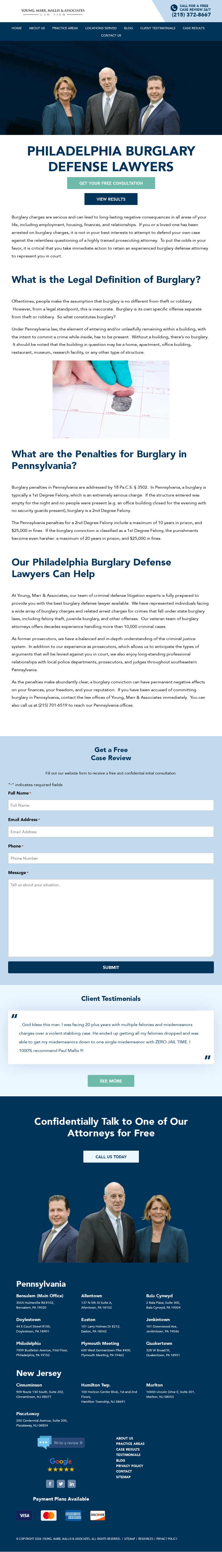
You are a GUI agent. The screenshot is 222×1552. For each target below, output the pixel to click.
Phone (15, 845)
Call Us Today (111, 1156)
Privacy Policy (166, 1539)
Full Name (19, 792)
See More (111, 1080)
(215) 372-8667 (191, 14)
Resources (145, 1539)
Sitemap (129, 1539)
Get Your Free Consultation (111, 183)
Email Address (24, 819)
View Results (111, 199)
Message (18, 872)
